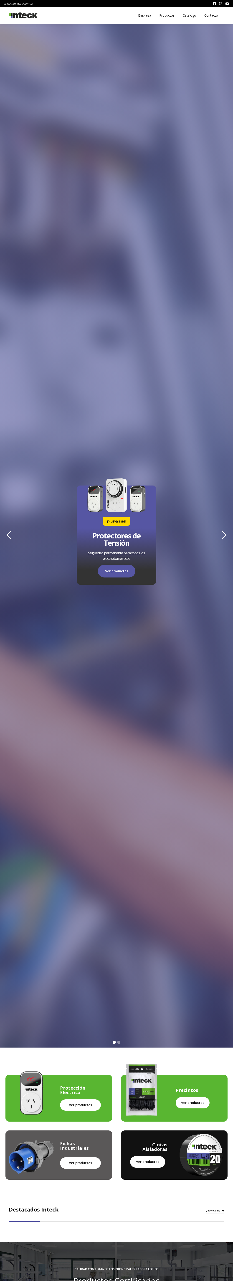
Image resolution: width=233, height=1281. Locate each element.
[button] (9, 535)
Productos (167, 15)
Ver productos (80, 1105)
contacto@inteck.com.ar (18, 3)
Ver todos (213, 1211)
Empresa (144, 15)
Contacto (211, 15)
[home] (23, 15)
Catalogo (189, 15)
